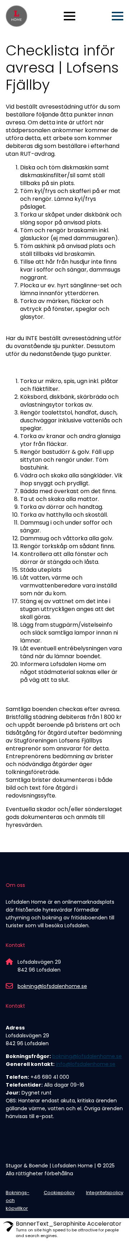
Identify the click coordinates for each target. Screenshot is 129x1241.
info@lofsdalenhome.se (85, 1064)
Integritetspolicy (104, 1192)
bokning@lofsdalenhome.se (52, 986)
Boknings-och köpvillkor (17, 1200)
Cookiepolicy (59, 1192)
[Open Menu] (69, 16)
